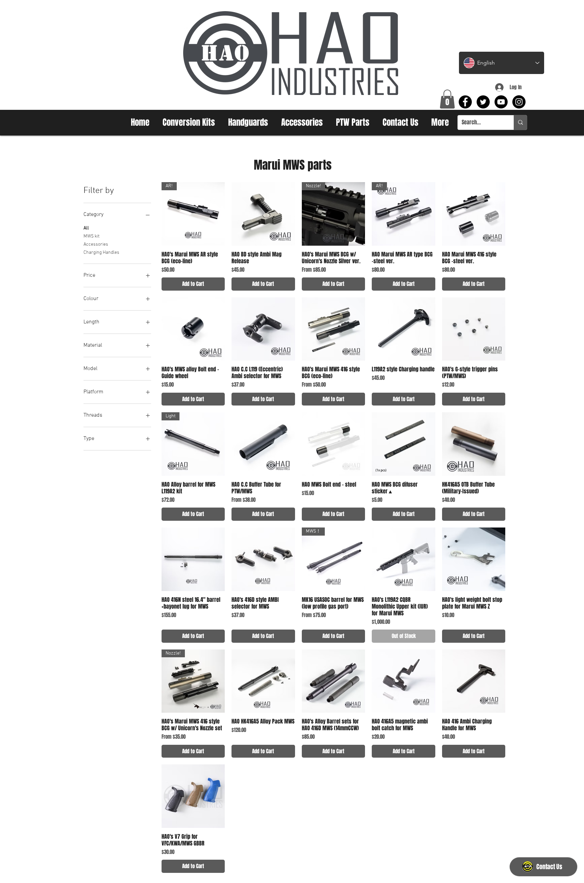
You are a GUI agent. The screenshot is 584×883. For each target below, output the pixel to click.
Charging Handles (101, 252)
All (86, 228)
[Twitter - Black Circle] (483, 101)
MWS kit (91, 236)
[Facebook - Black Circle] (465, 101)
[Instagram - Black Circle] (519, 101)
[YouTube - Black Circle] (501, 101)
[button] (447, 99)
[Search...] (520, 122)
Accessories (95, 244)
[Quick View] (263, 214)
